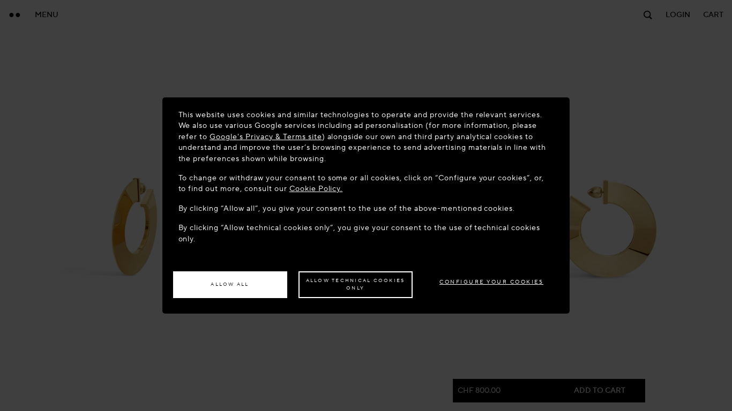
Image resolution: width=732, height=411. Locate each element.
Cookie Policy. (316, 188)
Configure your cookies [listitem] (491, 281)
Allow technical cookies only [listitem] (355, 284)
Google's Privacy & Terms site (266, 136)
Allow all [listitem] (230, 284)
